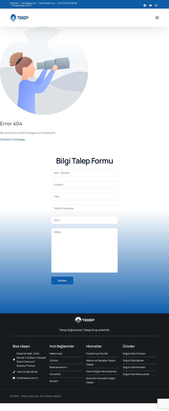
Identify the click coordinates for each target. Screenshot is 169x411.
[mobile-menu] (155, 18)
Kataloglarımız (28, 3)
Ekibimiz (14, 3)
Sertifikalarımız (47, 3)
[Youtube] (150, 5)
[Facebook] (145, 5)
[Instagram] (156, 5)
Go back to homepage (12, 139)
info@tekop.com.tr (22, 5)
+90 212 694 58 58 (67, 3)
